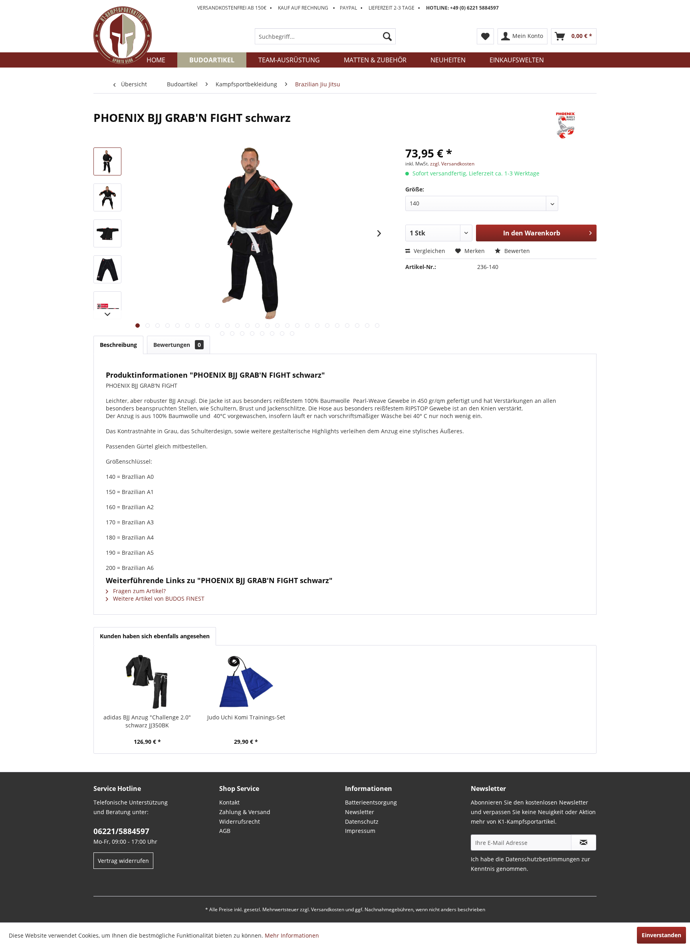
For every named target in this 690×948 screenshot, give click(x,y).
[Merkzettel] (485, 36)
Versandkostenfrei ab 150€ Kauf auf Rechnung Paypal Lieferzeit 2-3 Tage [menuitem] (348, 7)
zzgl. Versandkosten (452, 163)
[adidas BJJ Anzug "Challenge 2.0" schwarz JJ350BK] (147, 681)
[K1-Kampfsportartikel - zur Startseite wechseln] (122, 35)
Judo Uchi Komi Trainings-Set (246, 717)
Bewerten (516, 251)
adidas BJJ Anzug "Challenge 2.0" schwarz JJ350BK (147, 721)
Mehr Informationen (292, 935)
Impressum (360, 830)
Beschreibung (118, 345)
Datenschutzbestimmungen (543, 859)
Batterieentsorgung (371, 802)
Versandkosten (327, 909)
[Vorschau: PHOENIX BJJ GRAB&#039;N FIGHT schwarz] (107, 161)
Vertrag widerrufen (123, 860)
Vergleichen (428, 251)
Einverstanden (661, 935)
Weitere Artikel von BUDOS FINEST (157, 598)
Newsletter (359, 812)
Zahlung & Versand (244, 812)
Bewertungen (177, 345)
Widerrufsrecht (239, 821)
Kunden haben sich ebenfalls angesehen (155, 636)
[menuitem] (325, 36)
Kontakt (229, 802)
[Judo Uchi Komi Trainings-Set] (246, 681)
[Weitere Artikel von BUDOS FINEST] (565, 125)
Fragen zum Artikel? (138, 591)
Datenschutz (362, 821)
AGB (224, 830)
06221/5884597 (121, 831)
